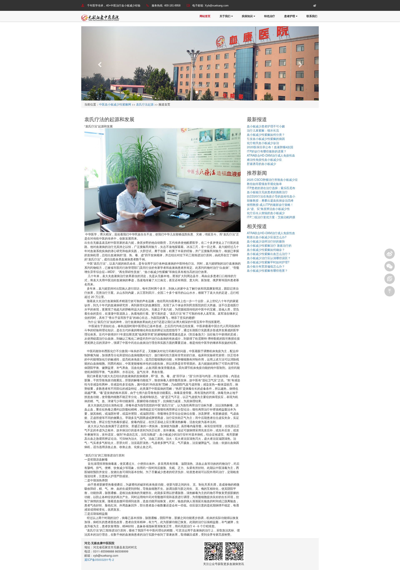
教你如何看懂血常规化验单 (264, 184)
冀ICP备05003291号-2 (99, 559)
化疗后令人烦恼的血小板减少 (266, 213)
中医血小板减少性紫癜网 (115, 104)
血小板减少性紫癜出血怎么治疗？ (269, 254)
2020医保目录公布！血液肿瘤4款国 (270, 147)
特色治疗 (269, 16)
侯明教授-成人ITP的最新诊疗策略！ (270, 204)
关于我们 (225, 16)
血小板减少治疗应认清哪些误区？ (269, 258)
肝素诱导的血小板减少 (261, 164)
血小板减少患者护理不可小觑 (266, 126)
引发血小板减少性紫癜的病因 (266, 139)
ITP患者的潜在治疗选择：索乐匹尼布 (271, 188)
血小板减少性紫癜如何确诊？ (266, 249)
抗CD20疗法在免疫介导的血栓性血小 (271, 196)
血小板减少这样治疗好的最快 (266, 241)
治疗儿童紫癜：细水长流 (263, 130)
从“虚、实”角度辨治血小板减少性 (268, 209)
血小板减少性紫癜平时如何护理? (268, 262)
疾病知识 (248, 16)
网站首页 (205, 16)
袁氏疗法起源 (145, 104)
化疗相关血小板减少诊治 (263, 143)
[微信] (389, 266)
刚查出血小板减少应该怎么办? (266, 237)
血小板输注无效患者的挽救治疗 (267, 192)
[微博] (389, 254)
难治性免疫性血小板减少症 (264, 159)
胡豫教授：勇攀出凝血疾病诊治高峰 (270, 200)
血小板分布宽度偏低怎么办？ (266, 266)
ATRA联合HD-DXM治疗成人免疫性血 (271, 155)
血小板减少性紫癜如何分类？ (266, 134)
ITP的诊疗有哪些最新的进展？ (266, 151)
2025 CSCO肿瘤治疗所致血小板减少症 (272, 179)
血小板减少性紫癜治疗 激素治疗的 (269, 245)
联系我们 (311, 16)
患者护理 (290, 16)
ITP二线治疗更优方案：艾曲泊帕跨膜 (271, 217)
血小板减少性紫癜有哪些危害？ (267, 270)
